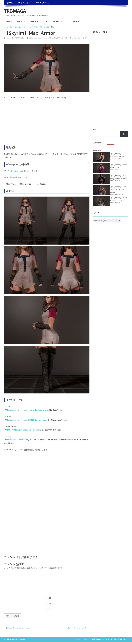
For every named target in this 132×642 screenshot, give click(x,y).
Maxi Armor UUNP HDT (17, 439)
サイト (50, 609)
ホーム (10, 2)
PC (68, 21)
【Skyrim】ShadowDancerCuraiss (17, 628)
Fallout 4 (34, 21)
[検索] (124, 134)
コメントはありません (79, 38)
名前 (49, 598)
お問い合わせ (96, 639)
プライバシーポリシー (82, 639)
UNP (49, 38)
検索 (94, 129)
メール (50, 603)
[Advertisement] (46, 124)
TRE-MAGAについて (121, 639)
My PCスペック (43, 2)
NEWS (76, 21)
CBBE (31, 38)
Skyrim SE (21, 21)
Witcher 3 (57, 21)
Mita (7, 38)
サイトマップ (24, 2)
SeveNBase (38, 38)
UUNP (54, 38)
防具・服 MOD (62, 38)
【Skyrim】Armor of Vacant (76, 628)
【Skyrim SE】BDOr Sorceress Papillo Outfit (118, 189)
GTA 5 (45, 21)
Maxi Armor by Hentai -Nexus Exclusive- (25, 410)
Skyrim (9, 21)
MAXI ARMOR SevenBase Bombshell (23, 429)
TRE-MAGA (15, 11)
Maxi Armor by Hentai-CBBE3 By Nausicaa (26, 420)
